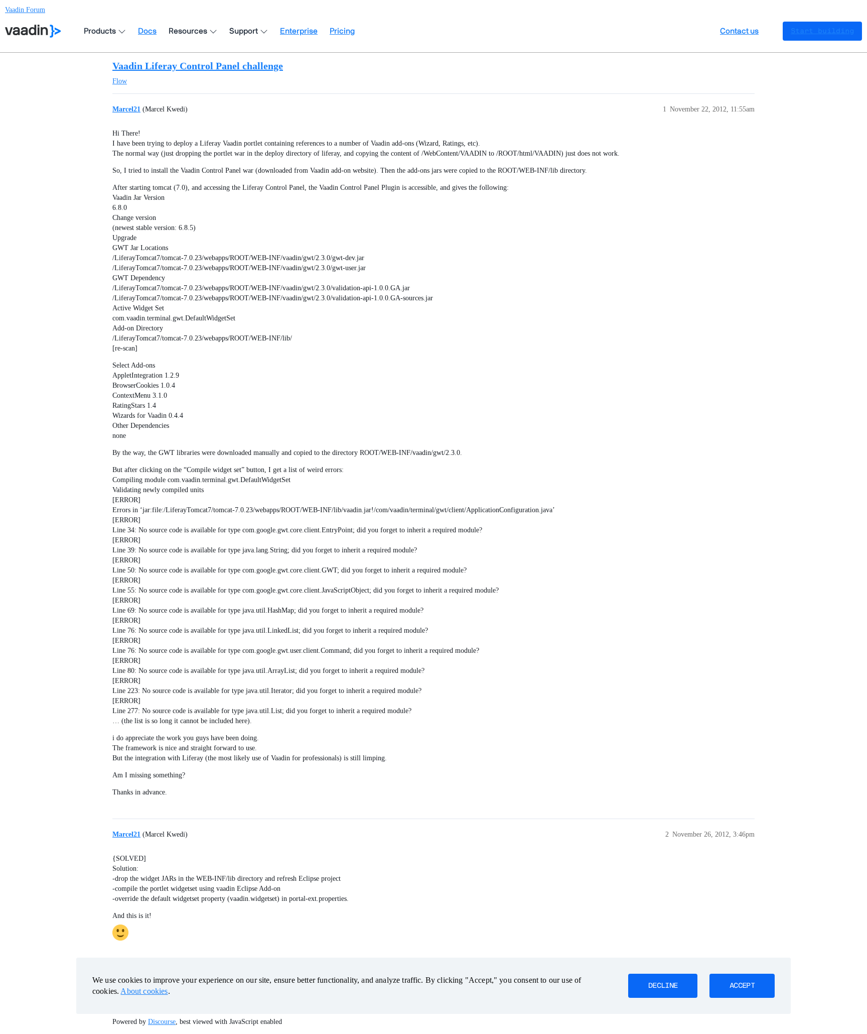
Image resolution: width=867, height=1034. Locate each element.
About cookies (144, 991)
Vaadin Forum (25, 10)
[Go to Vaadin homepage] (33, 31)
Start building (822, 31)
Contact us (739, 31)
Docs (147, 31)
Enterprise (299, 31)
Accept (742, 985)
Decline (662, 985)
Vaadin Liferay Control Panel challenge (197, 65)
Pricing (342, 31)
